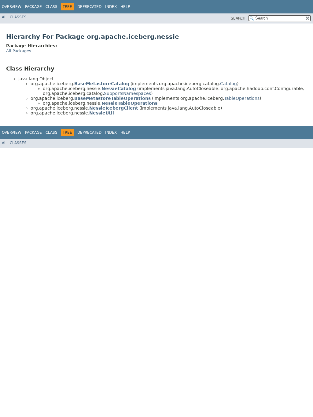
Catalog (228, 83)
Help (125, 7)
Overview (11, 7)
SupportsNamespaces (127, 93)
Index (111, 7)
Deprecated (89, 7)
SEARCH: (239, 18)
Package (33, 7)
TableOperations (242, 98)
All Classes (14, 17)
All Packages (18, 51)
